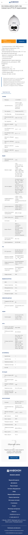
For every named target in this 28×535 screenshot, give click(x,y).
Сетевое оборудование (14, 488)
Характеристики (6, 92)
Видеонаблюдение (14, 480)
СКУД (14, 491)
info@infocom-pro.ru (15, 514)
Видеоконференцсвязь (14, 494)
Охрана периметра (14, 497)
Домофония (14, 483)
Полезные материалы (14, 508)
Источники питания (14, 500)
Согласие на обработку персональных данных (14, 530)
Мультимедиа (14, 486)
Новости (14, 511)
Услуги (14, 506)
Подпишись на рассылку (14, 527)
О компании (14, 503)
